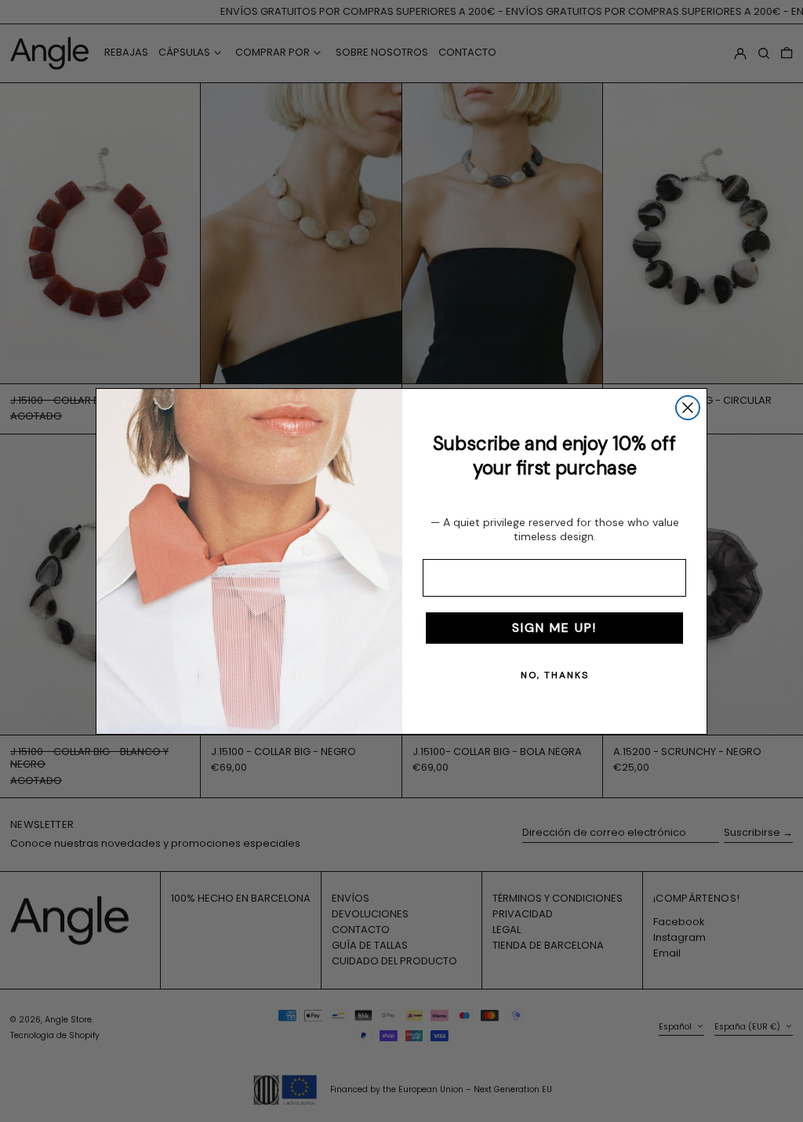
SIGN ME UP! (554, 627)
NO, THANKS (555, 675)
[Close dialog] (687, 407)
